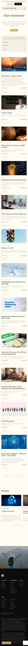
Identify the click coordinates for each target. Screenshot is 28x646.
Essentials (3, 587)
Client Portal (18, 3)
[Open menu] (25, 8)
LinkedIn (21, 584)
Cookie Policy (4, 599)
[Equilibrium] (9, 8)
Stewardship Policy (4, 606)
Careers (12, 587)
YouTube (21, 586)
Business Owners (13, 592)
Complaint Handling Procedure (12, 604)
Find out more (17, 524)
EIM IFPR (11, 608)
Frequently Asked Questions (13, 590)
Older (21, 476)
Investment (3, 585)
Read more (5, 91)
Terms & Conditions (3, 603)
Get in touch (9, 4)
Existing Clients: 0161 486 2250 (20, 1)
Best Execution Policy (13, 600)
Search (24, 49)
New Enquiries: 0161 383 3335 (7, 1)
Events (11, 584)
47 (16, 476)
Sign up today (14, 30)
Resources (12, 582)
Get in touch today (14, 561)
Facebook (22, 582)
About (11, 586)
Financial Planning (3, 583)
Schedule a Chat (6, 642)
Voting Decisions (13, 606)
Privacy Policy (4, 601)
